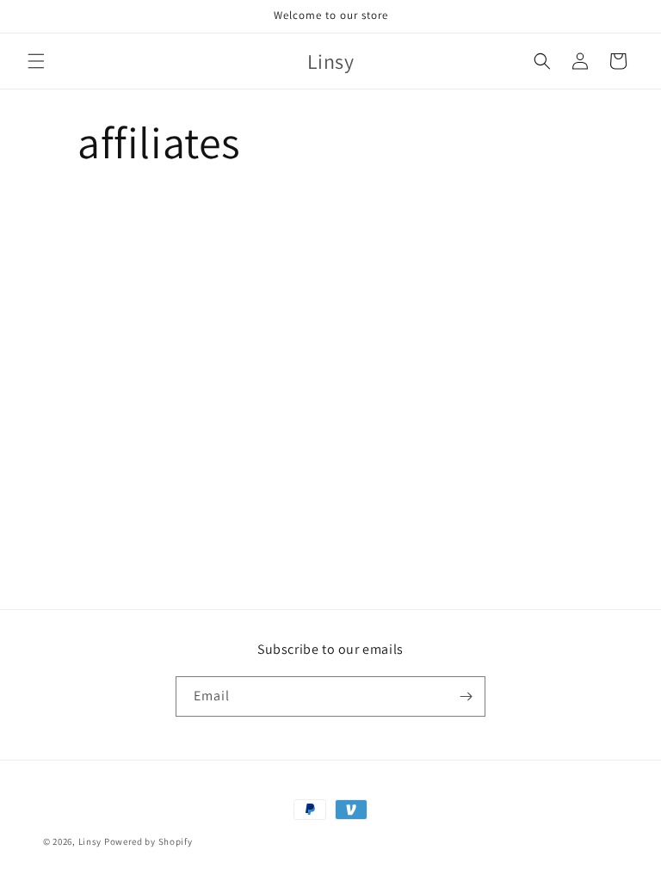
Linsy (90, 841)
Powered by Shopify (148, 841)
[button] (36, 61)
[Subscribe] (466, 696)
